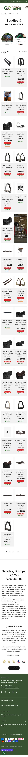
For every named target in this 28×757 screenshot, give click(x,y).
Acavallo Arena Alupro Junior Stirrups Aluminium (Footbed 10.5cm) (7, 198)
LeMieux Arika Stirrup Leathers (20, 196)
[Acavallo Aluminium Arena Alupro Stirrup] (20, 96)
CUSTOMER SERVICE (9, 705)
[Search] (23, 7)
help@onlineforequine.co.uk (12, 687)
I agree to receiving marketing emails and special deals (14, 725)
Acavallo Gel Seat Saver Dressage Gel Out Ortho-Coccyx (7, 134)
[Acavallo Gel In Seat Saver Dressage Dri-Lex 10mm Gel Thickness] (7, 463)
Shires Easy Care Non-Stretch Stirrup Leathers (21, 472)
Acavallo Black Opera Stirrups (20, 166)
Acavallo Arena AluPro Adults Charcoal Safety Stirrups (20, 72)
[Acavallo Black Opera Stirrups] (20, 157)
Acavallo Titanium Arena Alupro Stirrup (7, 166)
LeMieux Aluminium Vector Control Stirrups (21, 134)
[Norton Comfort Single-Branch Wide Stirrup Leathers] (7, 96)
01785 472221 (8, 686)
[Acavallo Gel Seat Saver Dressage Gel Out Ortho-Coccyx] (7, 125)
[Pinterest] (14, 692)
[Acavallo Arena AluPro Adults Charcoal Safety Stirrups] (20, 62)
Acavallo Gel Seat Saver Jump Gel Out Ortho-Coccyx (7, 384)
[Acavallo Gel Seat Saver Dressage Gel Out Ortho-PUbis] (7, 220)
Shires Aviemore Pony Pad (20, 260)
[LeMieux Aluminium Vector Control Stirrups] (20, 125)
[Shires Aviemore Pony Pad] (20, 251)
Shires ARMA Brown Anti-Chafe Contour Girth (20, 442)
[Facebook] (3, 692)
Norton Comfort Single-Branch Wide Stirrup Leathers (7, 105)
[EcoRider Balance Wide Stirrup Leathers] (7, 62)
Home (2, 13)
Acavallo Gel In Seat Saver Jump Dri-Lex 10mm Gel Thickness (20, 322)
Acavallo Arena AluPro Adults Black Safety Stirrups (21, 414)
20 (18, 551)
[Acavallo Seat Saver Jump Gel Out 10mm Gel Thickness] (20, 343)
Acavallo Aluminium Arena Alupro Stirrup (20, 104)
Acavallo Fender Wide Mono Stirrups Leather (7, 291)
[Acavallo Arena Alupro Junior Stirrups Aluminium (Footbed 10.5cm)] (7, 188)
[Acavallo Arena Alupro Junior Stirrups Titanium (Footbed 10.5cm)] (7, 526)
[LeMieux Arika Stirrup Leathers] (20, 188)
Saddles (5, 43)
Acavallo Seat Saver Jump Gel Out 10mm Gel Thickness (20, 353)
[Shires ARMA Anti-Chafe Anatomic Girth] (7, 251)
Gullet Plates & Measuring (19, 41)
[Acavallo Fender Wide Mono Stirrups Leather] (7, 282)
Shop (6, 13)
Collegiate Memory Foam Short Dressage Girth (20, 505)
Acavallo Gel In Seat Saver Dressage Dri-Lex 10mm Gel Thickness (7, 473)
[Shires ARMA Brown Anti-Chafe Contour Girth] (20, 432)
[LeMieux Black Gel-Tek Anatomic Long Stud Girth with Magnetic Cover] (7, 432)
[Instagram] (6, 692)
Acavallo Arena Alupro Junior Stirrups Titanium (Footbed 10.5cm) (7, 537)
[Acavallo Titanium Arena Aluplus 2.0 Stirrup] (7, 405)
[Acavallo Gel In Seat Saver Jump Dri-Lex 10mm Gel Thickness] (20, 313)
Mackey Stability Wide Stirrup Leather (7, 321)
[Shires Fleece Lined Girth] (7, 495)
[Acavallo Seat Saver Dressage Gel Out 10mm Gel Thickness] (20, 374)
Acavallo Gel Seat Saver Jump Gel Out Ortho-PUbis (7, 353)
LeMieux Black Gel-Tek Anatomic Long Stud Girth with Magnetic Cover (7, 443)
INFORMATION (7, 700)
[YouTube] (10, 692)
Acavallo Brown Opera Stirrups (21, 290)
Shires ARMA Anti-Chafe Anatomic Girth (7, 260)
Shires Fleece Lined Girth (7, 504)
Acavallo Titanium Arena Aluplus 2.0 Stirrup (7, 414)
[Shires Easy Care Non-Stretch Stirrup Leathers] (20, 463)
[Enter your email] (25, 721)
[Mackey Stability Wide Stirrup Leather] (7, 313)
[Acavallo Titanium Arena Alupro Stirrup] (7, 157)
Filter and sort (6, 52)
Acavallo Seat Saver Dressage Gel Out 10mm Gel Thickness (20, 384)
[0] (26, 7)
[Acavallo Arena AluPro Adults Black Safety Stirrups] (20, 405)
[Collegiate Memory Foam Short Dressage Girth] (20, 495)
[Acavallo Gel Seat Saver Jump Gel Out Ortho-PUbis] (7, 343)
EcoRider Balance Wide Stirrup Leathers (7, 70)
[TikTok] (18, 692)
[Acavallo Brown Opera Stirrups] (20, 282)
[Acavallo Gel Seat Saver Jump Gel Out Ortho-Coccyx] (7, 374)
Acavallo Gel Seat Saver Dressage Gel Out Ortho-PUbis (7, 230)
